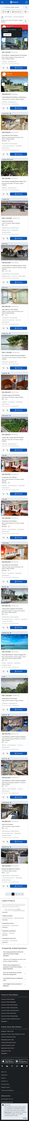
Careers (3, 1078)
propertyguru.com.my (7, 1099)
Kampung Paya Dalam (7, 917)
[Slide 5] (15, 48)
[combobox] (13, 7)
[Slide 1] (10, 48)
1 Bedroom (5, 933)
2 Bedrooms (12, 933)
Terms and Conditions (7, 1090)
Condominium (16, 910)
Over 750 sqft (5, 940)
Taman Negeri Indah (19, 917)
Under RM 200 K (6, 925)
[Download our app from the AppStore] (7, 1061)
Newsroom (4, 1075)
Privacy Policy (5, 1084)
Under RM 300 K (14, 925)
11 (16, 894)
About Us (3, 1072)
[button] (2, 16)
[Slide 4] (14, 48)
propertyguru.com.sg (7, 1102)
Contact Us (4, 1081)
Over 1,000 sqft (13, 940)
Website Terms (5, 1087)
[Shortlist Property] (25, 32)
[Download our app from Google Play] (21, 1061)
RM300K (19, 909)
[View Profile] (14, 27)
